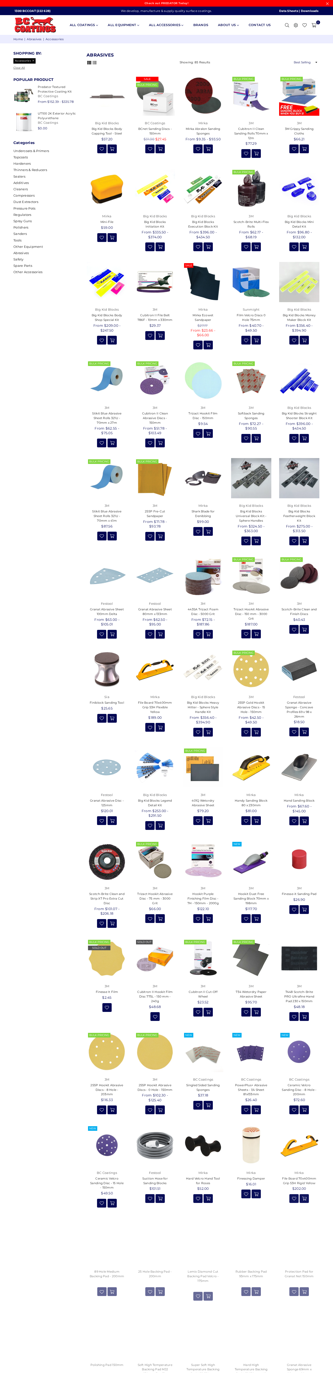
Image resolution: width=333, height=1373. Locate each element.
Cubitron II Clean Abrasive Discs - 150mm (155, 418)
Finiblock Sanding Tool (107, 702)
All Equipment (122, 25)
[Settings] (295, 25)
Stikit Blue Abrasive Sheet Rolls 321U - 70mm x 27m (106, 418)
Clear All (19, 67)
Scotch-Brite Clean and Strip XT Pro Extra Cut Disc (107, 898)
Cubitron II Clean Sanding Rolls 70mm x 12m (251, 133)
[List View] (94, 62)
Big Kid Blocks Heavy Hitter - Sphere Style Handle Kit (203, 707)
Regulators (22, 215)
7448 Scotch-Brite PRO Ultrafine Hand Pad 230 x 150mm (299, 996)
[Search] (287, 25)
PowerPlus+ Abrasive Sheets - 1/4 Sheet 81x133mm (251, 1089)
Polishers (20, 227)
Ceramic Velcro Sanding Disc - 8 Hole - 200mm (299, 1089)
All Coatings (83, 25)
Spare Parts (22, 266)
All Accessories (165, 25)
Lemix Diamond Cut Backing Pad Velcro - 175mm (203, 1276)
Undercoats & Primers (31, 151)
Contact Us (260, 25)
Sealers (19, 176)
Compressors (24, 195)
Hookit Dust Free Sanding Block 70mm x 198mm (251, 898)
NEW (237, 844)
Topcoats (20, 157)
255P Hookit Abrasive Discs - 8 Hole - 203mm (106, 1089)
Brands (200, 25)
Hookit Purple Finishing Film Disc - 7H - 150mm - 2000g (203, 898)
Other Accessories (27, 272)
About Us (227, 25)
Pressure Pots (24, 208)
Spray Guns (22, 221)
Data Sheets (288, 11)
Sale (147, 79)
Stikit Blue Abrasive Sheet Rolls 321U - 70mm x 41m (106, 515)
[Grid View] (89, 62)
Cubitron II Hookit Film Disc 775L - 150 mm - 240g (155, 996)
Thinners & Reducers (30, 170)
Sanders (20, 234)
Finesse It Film (107, 992)
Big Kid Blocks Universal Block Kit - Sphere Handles (251, 515)
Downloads (309, 11)
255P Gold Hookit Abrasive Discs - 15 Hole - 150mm (251, 707)
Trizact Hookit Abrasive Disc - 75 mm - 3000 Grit (155, 898)
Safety (18, 259)
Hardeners (22, 163)
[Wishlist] (304, 25)
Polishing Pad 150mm (107, 1365)
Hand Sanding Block (299, 800)
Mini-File (106, 222)
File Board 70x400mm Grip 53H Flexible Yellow (155, 707)
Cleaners (20, 189)
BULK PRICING (147, 84)
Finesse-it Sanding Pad (299, 894)
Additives (21, 183)
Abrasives (34, 39)
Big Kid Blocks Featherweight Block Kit (299, 515)
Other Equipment (28, 247)
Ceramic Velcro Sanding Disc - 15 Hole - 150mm (107, 1183)
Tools (17, 240)
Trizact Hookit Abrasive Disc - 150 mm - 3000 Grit (251, 613)
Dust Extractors (25, 202)
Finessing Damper (251, 1178)
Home (18, 39)
